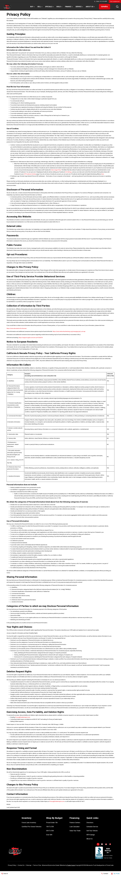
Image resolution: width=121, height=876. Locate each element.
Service (78, 7)
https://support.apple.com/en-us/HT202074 (31, 337)
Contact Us (21, 865)
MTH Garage (90, 835)
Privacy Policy (12, 865)
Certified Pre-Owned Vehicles (31, 827)
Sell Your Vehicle (92, 831)
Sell (39, 7)
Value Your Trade (74, 831)
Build (59, 7)
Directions (89, 822)
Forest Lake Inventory (29, 822)
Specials (48, 7)
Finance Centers (74, 822)
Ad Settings (68, 172)
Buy (31, 7)
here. (103, 174)
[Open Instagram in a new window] (110, 844)
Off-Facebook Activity (30, 174)
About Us (89, 7)
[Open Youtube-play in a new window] (106, 844)
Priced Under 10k (52, 822)
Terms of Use (37, 865)
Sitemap (28, 865)
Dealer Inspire (71, 865)
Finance (68, 7)
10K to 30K (50, 827)
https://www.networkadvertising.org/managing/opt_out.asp (69, 331)
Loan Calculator (74, 827)
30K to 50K (50, 831)
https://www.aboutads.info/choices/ (17, 328)
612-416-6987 (103, 1)
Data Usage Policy (56, 170)
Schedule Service (92, 827)
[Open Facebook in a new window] (102, 844)
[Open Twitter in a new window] (98, 844)
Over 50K (49, 835)
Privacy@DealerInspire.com (22, 717)
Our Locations (114, 1)
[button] (117, 6)
